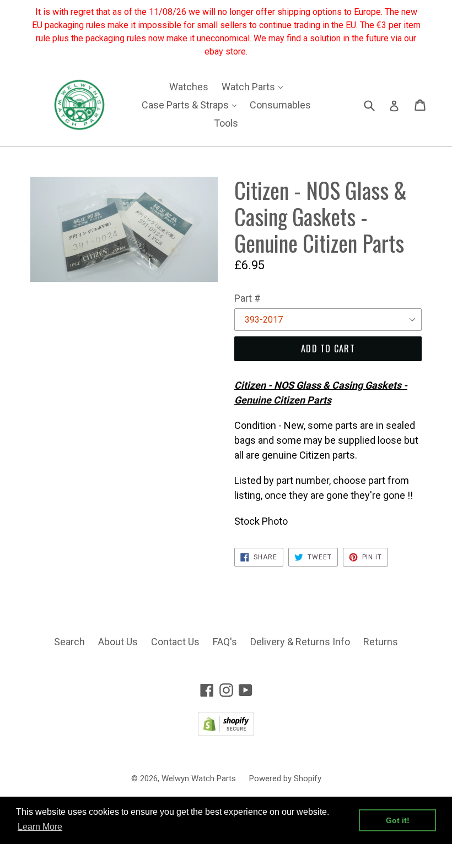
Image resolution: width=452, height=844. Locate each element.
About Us (118, 641)
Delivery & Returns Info (300, 641)
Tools (226, 123)
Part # (247, 298)
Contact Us (175, 641)
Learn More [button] (40, 826)
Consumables (280, 105)
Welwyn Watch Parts (199, 778)
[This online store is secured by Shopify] (226, 732)
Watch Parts (255, 86)
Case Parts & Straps (192, 105)
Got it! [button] (398, 820)
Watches (188, 86)
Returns (380, 641)
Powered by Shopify (285, 778)
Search (69, 641)
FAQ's (225, 641)
